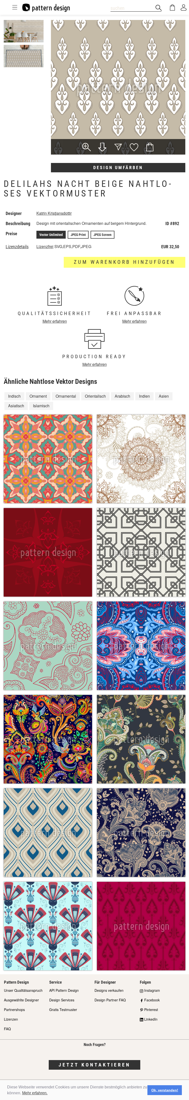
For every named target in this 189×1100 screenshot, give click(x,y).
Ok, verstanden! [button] (164, 1090)
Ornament (38, 396)
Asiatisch (16, 405)
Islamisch (41, 405)
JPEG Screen (102, 235)
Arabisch (122, 396)
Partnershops (14, 1009)
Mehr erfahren (55, 321)
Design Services (61, 999)
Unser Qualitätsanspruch (23, 990)
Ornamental (66, 396)
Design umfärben (118, 167)
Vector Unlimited (51, 235)
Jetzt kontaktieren (94, 1065)
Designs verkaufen (109, 990)
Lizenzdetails (17, 246)
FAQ (7, 1028)
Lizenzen (11, 1019)
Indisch (14, 396)
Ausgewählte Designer (21, 999)
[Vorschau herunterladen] (102, 148)
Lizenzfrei (44, 246)
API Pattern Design (64, 990)
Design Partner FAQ (110, 999)
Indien (144, 396)
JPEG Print (78, 235)
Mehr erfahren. (34, 1093)
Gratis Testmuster (63, 1009)
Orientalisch (95, 396)
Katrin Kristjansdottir (54, 213)
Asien (164, 396)
